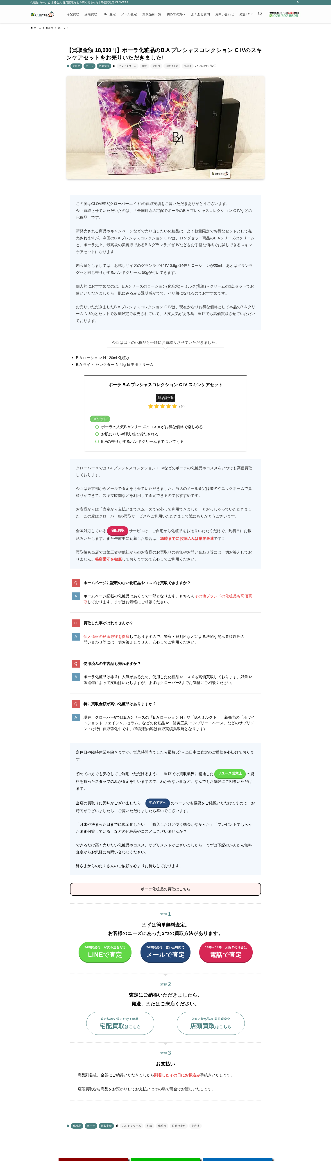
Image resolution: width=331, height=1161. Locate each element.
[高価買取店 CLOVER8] (42, 14)
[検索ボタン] (260, 14)
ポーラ (89, 66)
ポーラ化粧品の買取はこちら (165, 889)
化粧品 (76, 66)
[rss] (298, 2)
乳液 (144, 66)
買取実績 (104, 66)
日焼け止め (172, 66)
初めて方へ (158, 802)
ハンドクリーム (127, 66)
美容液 (187, 66)
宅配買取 (118, 530)
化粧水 (156, 66)
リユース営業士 (230, 773)
